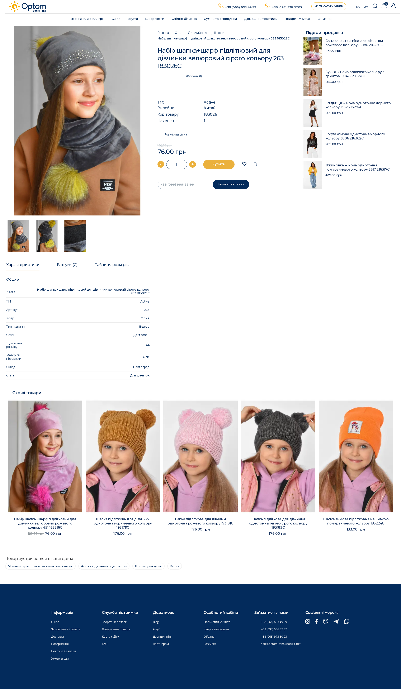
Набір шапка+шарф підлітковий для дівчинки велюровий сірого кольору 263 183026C (223, 38)
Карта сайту (110, 636)
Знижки (325, 19)
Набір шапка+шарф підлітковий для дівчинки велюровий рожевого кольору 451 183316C (45, 523)
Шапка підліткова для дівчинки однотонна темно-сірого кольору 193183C (278, 523)
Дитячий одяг (198, 33)
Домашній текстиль (261, 19)
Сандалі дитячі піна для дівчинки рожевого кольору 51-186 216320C (354, 43)
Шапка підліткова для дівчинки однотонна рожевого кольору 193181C (200, 521)
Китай (210, 108)
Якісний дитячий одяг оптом (104, 566)
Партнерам (161, 644)
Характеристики (22, 264)
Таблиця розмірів (111, 264)
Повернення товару (116, 629)
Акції (156, 629)
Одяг (116, 19)
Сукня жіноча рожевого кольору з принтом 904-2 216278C (355, 74)
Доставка (57, 636)
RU (358, 7)
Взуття (133, 19)
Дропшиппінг (162, 636)
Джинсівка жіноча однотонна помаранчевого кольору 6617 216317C (357, 167)
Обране (209, 636)
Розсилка (210, 644)
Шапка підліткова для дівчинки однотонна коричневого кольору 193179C (123, 523)
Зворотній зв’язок (114, 622)
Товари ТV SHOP (298, 19)
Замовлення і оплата (65, 629)
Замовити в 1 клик (230, 184)
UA (366, 7)
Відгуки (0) (67, 264)
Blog (156, 622)
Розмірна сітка (175, 134)
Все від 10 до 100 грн (88, 19)
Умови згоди (60, 658)
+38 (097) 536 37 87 (287, 7)
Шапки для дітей (148, 566)
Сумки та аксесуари (221, 19)
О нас (55, 622)
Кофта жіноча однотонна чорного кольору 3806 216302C (355, 136)
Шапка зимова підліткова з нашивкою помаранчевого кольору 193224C (356, 521)
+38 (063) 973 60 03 (274, 636)
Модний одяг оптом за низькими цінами (40, 566)
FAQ (104, 644)
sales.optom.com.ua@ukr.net (281, 644)
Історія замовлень (216, 629)
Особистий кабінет (217, 622)
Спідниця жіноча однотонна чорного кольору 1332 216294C (358, 105)
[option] (77, 120)
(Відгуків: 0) (194, 76)
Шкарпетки (155, 19)
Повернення (60, 644)
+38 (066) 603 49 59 (240, 7)
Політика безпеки (63, 651)
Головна (163, 33)
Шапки (219, 33)
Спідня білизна (185, 19)
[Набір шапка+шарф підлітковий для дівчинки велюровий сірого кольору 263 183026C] (77, 120)
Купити (218, 164)
